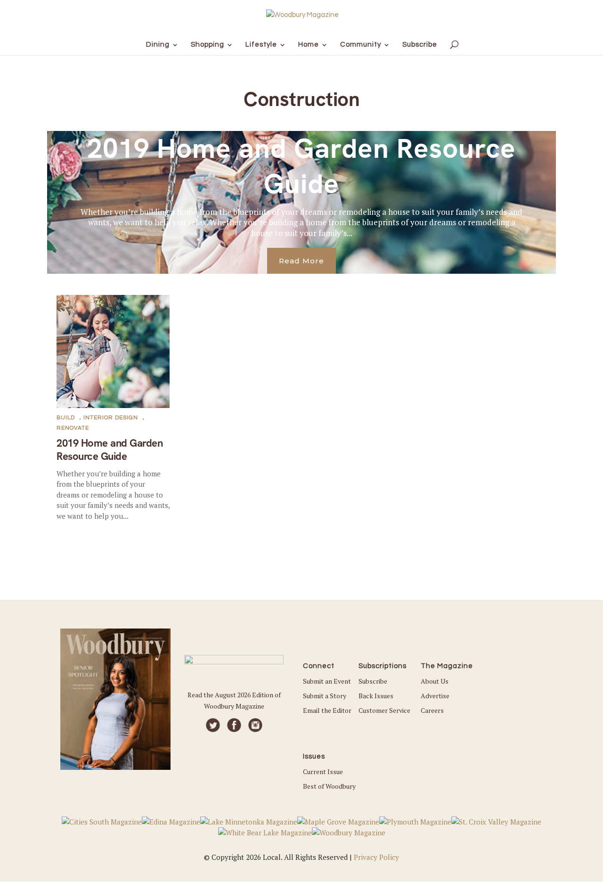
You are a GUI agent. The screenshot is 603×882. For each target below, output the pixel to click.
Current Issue (323, 771)
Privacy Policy (376, 857)
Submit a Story (324, 695)
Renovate (73, 428)
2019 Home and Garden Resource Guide (301, 166)
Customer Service (384, 710)
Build (66, 418)
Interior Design (110, 418)
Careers (432, 710)
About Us (434, 681)
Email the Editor (327, 710)
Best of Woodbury (329, 786)
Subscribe (373, 681)
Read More (301, 260)
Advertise (435, 695)
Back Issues (376, 695)
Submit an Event (327, 681)
